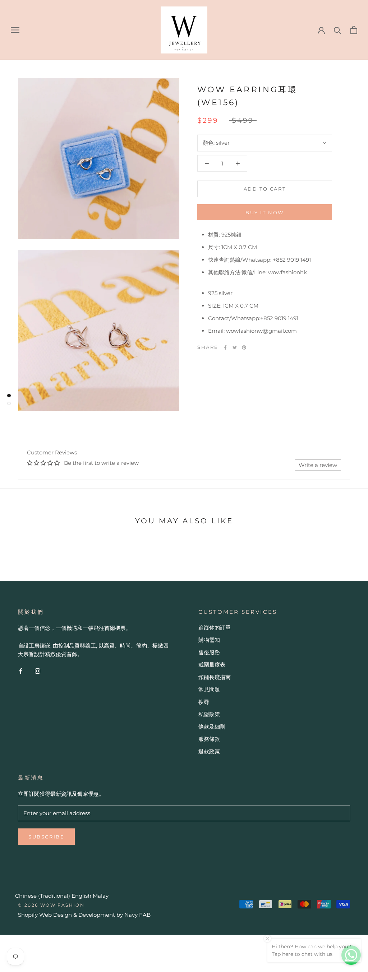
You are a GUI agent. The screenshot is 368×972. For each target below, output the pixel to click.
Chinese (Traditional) (42, 895)
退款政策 (209, 751)
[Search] (337, 30)
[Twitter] (235, 347)
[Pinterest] (244, 347)
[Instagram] (37, 670)
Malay (101, 895)
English (81, 895)
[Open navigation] (15, 30)
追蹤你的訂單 (214, 627)
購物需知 (209, 639)
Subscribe (46, 837)
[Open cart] (353, 30)
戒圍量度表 (211, 664)
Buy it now (264, 212)
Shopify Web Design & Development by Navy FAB (84, 914)
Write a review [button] (318, 465)
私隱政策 (209, 714)
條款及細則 (211, 726)
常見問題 (209, 689)
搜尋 (203, 701)
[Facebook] (225, 347)
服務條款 (209, 738)
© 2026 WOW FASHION (51, 905)
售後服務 (209, 652)
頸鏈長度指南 (214, 677)
